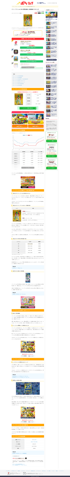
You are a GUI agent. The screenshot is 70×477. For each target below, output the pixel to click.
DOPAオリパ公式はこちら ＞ (31, 47)
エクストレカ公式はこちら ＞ (31, 54)
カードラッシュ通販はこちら (51, 140)
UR (35, 439)
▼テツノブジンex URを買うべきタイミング (19, 80)
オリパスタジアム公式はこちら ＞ (31, 61)
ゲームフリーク (52, 125)
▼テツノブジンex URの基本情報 (17, 85)
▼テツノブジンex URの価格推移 (17, 77)
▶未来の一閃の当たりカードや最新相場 (19, 453)
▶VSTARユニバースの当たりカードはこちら (20, 376)
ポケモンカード (51, 124)
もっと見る (51, 59)
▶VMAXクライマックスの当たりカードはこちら (21, 377)
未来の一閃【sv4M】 (34, 441)
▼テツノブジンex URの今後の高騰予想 (18, 83)
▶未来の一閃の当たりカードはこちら (19, 294)
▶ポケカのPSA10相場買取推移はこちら (19, 464)
